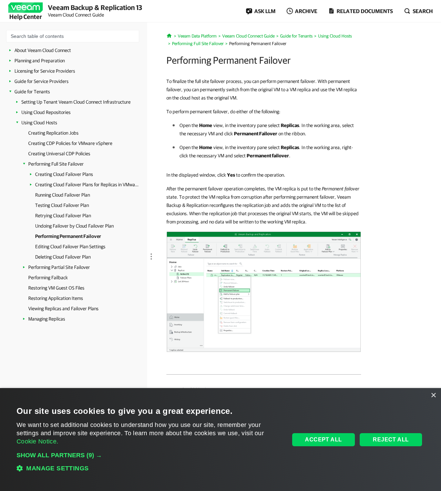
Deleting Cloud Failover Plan (63, 257)
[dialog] (220, 439)
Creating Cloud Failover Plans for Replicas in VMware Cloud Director (87, 184)
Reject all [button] (391, 439)
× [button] (433, 395)
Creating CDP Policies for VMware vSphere (70, 143)
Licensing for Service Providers (44, 71)
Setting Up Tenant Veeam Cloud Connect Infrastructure (76, 102)
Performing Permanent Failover (68, 236)
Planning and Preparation (39, 60)
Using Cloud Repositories (46, 112)
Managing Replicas (46, 319)
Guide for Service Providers (41, 81)
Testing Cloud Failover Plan (62, 205)
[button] (149, 455)
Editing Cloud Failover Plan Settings (70, 246)
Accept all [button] (323, 439)
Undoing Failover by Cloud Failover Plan (74, 226)
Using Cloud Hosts (39, 122)
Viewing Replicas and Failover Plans (63, 308)
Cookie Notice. (37, 441)
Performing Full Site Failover (56, 164)
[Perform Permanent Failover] (263, 291)
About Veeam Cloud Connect (42, 50)
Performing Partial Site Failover (59, 267)
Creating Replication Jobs (53, 133)
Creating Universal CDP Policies (59, 153)
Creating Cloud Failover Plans (64, 174)
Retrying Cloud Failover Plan (63, 215)
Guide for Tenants (32, 91)
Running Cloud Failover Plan (62, 195)
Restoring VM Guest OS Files (56, 288)
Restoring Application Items (55, 298)
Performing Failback (48, 277)
